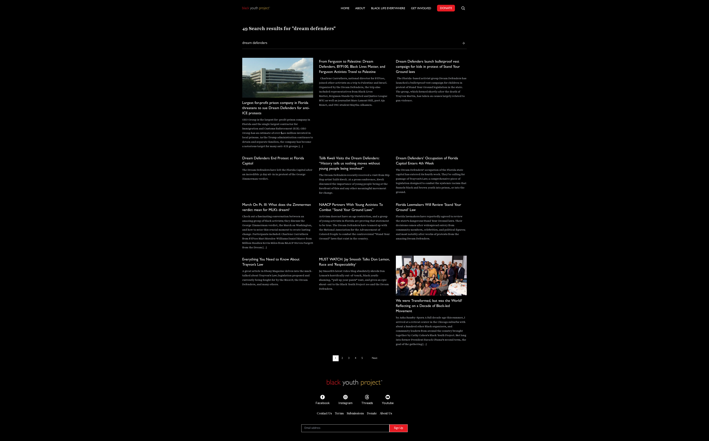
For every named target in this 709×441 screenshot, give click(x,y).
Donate (372, 413)
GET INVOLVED (421, 8)
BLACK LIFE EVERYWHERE (388, 8)
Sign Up (398, 428)
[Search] (463, 43)
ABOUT (360, 8)
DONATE (446, 8)
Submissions (355, 413)
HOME (345, 8)
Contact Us (324, 413)
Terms (339, 413)
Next (374, 358)
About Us (386, 413)
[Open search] (463, 8)
